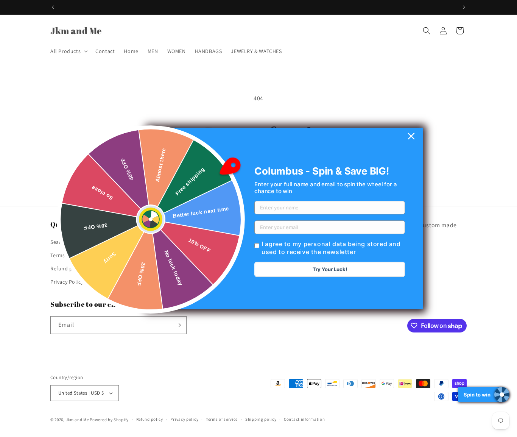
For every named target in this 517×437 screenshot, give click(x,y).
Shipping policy (261, 419)
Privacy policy (184, 419)
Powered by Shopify (109, 419)
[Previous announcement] (53, 7)
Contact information (304, 419)
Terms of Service (70, 254)
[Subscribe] (178, 325)
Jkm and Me (78, 419)
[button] (68, 51)
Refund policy (67, 268)
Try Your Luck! (330, 270)
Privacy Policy (66, 281)
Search (58, 241)
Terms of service (222, 419)
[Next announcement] (464, 7)
